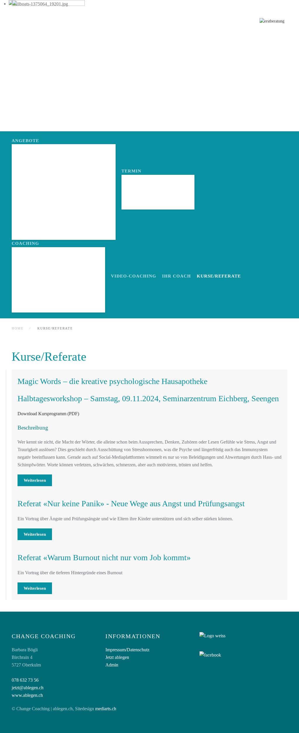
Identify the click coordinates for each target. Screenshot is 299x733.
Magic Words (37, 289)
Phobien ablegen (42, 166)
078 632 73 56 (25, 680)
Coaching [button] (25, 243)
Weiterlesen (35, 480)
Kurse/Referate (219, 276)
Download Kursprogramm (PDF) (48, 413)
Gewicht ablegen (43, 197)
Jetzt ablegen (117, 657)
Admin (111, 664)
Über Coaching (39, 259)
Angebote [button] (25, 140)
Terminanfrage (150, 187)
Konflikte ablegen (45, 176)
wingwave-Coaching (46, 279)
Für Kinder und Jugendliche (58, 300)
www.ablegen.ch (27, 695)
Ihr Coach (176, 276)
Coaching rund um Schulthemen (63, 227)
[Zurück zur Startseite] (48, 23)
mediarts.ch (105, 708)
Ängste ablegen (41, 156)
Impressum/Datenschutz (127, 649)
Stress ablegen (40, 187)
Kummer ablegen (42, 207)
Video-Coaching (41, 269)
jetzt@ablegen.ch (28, 687)
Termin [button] (131, 171)
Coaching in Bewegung (50, 217)
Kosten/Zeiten (149, 197)
